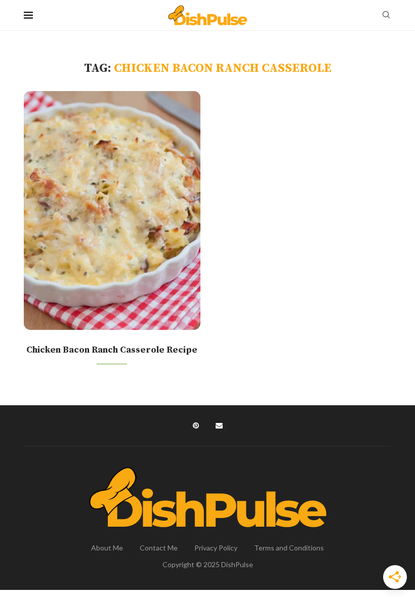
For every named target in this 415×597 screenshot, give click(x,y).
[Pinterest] (196, 425)
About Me (107, 547)
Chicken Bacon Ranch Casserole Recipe (111, 350)
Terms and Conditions (289, 547)
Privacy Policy (215, 547)
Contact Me (159, 547)
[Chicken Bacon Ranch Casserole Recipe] (112, 210)
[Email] (219, 425)
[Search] (386, 15)
